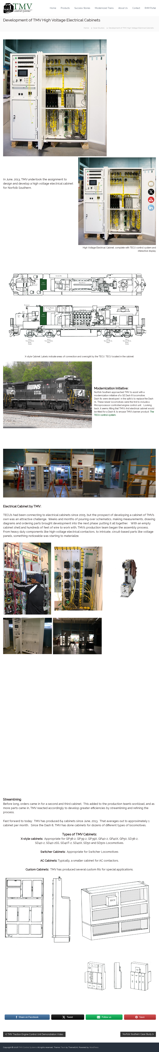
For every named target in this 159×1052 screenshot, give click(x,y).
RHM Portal (150, 8)
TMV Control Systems (28, 1047)
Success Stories (82, 8)
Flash (63, 1047)
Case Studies (98, 28)
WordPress (93, 1047)
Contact (136, 8)
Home (53, 8)
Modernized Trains (104, 8)
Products (65, 8)
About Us (123, 8)
